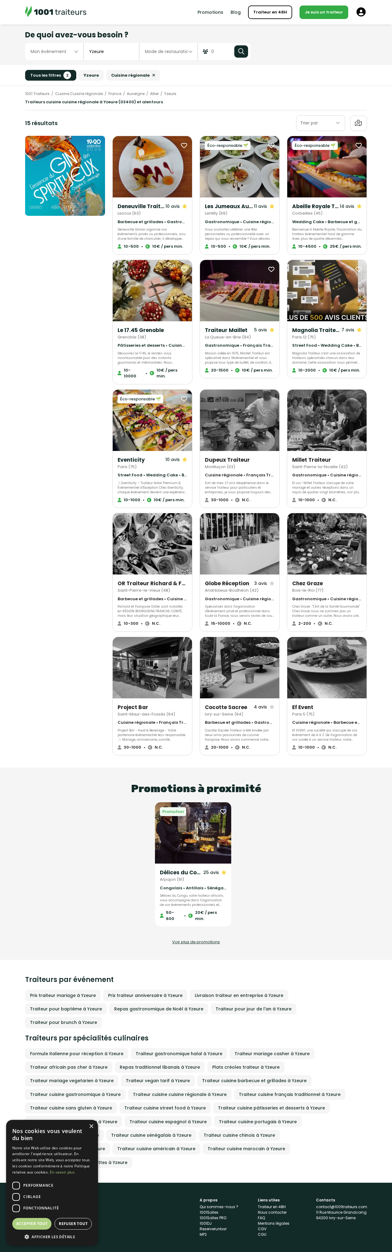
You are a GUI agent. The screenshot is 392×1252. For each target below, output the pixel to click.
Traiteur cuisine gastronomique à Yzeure (75, 1094)
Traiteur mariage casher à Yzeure (272, 1054)
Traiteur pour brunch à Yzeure (63, 1022)
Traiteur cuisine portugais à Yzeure (258, 1122)
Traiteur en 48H (270, 12)
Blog (236, 12)
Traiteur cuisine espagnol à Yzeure (168, 1122)
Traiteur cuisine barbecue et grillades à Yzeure (254, 1081)
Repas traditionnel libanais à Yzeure (160, 1067)
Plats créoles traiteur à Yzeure (246, 1067)
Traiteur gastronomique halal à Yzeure (179, 1054)
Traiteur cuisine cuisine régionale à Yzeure (180, 1094)
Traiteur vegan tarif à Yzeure (158, 1081)
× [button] (91, 1126)
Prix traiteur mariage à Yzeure (63, 995)
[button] (52, 1237)
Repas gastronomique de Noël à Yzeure (158, 1009)
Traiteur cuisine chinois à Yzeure (239, 1135)
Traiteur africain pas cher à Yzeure (68, 1067)
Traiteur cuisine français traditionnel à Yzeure (290, 1094)
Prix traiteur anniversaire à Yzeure (145, 995)
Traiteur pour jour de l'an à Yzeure (254, 1009)
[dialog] (52, 1183)
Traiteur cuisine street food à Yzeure (165, 1108)
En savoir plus (62, 1172)
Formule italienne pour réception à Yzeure (76, 1054)
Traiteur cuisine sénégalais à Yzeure (151, 1135)
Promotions (210, 12)
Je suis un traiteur (324, 12)
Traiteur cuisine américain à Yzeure (156, 1149)
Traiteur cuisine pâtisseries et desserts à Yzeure (271, 1108)
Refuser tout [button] (73, 1223)
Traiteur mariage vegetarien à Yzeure (72, 1081)
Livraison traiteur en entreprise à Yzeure (239, 995)
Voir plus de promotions (196, 942)
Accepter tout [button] (31, 1223)
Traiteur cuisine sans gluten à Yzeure (71, 1108)
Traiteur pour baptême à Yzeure (66, 1009)
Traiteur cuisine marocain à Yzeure (246, 1149)
